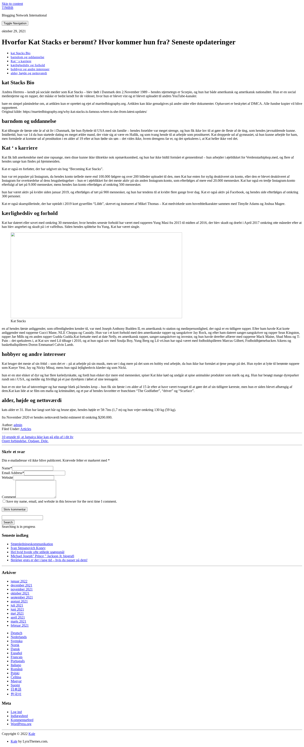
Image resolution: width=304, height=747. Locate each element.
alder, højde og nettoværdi (29, 73)
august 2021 (19, 601)
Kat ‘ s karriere (21, 61)
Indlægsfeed (19, 716)
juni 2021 (17, 609)
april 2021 (18, 617)
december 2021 (21, 585)
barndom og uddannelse (27, 57)
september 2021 (22, 597)
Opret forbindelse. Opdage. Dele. (25, 441)
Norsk (15, 645)
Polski (15, 673)
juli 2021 (17, 605)
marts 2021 (18, 621)
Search (8, 522)
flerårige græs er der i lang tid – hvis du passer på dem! (49, 560)
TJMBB (7, 8)
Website (7, 477)
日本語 (16, 689)
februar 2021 (20, 625)
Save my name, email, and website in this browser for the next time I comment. (61, 501)
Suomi (15, 685)
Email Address (13, 473)
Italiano (16, 665)
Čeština (16, 677)
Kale (31, 734)
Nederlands (19, 637)
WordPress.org (21, 724)
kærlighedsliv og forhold (28, 65)
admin (18, 425)
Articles (25, 429)
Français (16, 657)
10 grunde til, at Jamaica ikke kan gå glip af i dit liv (37, 437)
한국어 (16, 694)
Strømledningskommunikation (32, 544)
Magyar (16, 681)
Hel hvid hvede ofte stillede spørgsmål (37, 552)
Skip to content (12, 4)
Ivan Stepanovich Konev (28, 548)
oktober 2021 (20, 593)
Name (7, 468)
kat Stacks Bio (20, 53)
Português (18, 661)
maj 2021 (17, 613)
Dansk (15, 649)
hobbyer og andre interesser (30, 69)
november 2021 (22, 589)
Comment (9, 497)
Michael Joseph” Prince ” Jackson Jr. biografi (42, 556)
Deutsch (16, 633)
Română (16, 669)
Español (16, 653)
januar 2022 (19, 581)
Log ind (16, 712)
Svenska (16, 641)
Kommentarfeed (22, 720)
